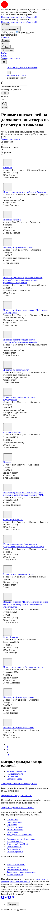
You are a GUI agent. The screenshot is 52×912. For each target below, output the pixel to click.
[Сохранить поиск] (4, 104)
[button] (4, 53)
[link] (6, 46)
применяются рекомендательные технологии (24, 880)
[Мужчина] (7, 162)
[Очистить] (5, 93)
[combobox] (14, 86)
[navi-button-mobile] (4, 61)
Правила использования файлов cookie (19, 22)
